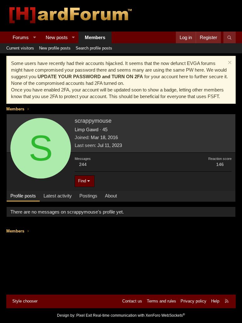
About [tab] (111, 195)
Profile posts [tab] (23, 195)
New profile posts (55, 48)
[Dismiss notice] (229, 63)
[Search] (229, 37)
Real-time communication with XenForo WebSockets (139, 315)
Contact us (132, 301)
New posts (57, 37)
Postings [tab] (88, 195)
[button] (34, 37)
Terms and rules (161, 301)
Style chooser (24, 301)
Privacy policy (193, 301)
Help (215, 301)
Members (95, 37)
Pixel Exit (84, 315)
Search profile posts (94, 48)
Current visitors (20, 48)
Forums (21, 37)
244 (83, 164)
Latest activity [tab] (57, 195)
